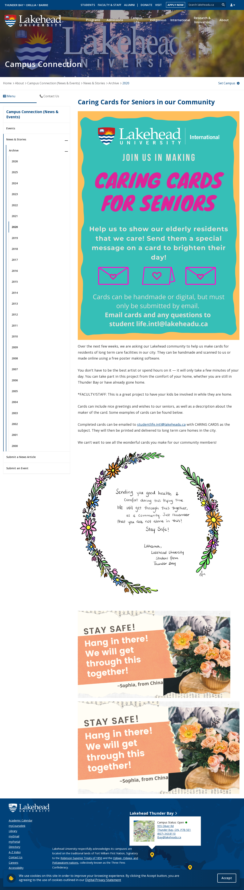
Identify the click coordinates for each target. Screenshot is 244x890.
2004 (15, 402)
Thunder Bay (14, 5)
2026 (15, 161)
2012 (15, 314)
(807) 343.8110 (166, 833)
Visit (158, 5)
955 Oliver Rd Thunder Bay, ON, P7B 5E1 (174, 828)
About (19, 83)
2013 (15, 303)
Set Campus (226, 83)
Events (10, 128)
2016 (15, 271)
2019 (15, 238)
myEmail (14, 836)
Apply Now (176, 5)
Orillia (31, 5)
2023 (15, 194)
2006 (15, 380)
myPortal (14, 841)
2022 (15, 205)
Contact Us (15, 857)
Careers (13, 862)
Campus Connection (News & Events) (53, 83)
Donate (146, 5)
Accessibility (16, 868)
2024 (15, 183)
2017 (15, 260)
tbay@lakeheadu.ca (169, 837)
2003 (15, 413)
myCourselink (17, 826)
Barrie (43, 5)
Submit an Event (17, 468)
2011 (15, 325)
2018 (15, 249)
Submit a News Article (21, 457)
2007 (15, 369)
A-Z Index (15, 852)
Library (13, 831)
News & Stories (94, 83)
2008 (15, 358)
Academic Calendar (20, 820)
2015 (15, 281)
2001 (15, 435)
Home (7, 83)
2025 (15, 172)
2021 (15, 216)
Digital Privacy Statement (103, 880)
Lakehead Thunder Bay (151, 813)
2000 (15, 446)
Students (88, 5)
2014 (15, 293)
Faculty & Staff (109, 5)
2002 (15, 424)
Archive (113, 83)
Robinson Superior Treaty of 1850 (81, 858)
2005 (15, 391)
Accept (227, 878)
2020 (125, 83)
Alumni (129, 5)
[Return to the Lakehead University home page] (33, 20)
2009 (15, 347)
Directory (14, 847)
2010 (15, 336)
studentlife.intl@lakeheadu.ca (161, 424)
